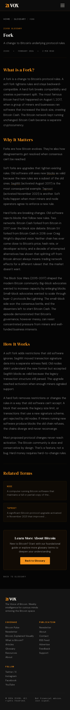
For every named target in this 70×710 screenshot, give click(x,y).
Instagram (11, 676)
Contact (44, 636)
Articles (9, 644)
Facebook (10, 680)
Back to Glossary (35, 560)
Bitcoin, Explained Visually (19, 636)
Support (43, 653)
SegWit (15, 183)
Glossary (20, 19)
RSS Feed (44, 640)
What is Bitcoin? (14, 640)
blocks (51, 173)
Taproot (47, 189)
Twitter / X (10, 672)
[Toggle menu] (62, 5)
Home (6, 19)
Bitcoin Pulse (12, 627)
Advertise (44, 644)
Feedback (44, 648)
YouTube (10, 684)
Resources (11, 653)
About (8, 657)
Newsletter (11, 631)
